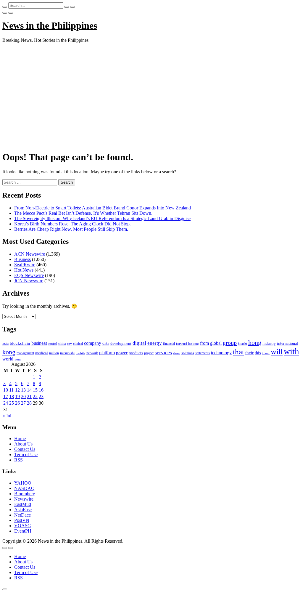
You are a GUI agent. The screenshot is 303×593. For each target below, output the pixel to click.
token (266, 353)
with (291, 351)
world (7, 358)
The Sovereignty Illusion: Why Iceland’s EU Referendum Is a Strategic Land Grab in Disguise (102, 218)
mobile (80, 353)
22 (35, 396)
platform (107, 352)
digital (139, 343)
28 (29, 403)
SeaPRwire (24, 264)
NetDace (22, 514)
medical (41, 353)
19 (17, 396)
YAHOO (22, 482)
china (62, 344)
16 (41, 389)
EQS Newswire (29, 275)
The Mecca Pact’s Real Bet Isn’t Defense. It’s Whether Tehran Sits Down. (83, 213)
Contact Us (24, 449)
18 (11, 396)
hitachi (242, 343)
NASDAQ (24, 488)
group (230, 342)
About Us (23, 443)
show (176, 353)
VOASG (22, 525)
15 (35, 389)
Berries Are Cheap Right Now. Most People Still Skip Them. (71, 229)
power (122, 352)
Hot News (23, 270)
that (238, 352)
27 (23, 403)
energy (154, 343)
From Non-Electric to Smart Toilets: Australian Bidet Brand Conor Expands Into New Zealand (102, 207)
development (120, 344)
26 (17, 403)
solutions (187, 353)
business (39, 343)
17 (5, 396)
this (258, 353)
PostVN (21, 520)
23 (41, 396)
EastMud (22, 504)
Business (22, 259)
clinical (78, 344)
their (249, 352)
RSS (18, 459)
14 (29, 389)
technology (221, 352)
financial (169, 344)
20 (23, 396)
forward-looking (187, 343)
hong (254, 342)
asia (5, 343)
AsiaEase (23, 509)
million (54, 353)
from (204, 343)
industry (269, 343)
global (216, 343)
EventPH (22, 530)
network (92, 353)
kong (8, 352)
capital (52, 343)
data (105, 343)
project (149, 353)
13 (23, 389)
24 (5, 403)
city (69, 343)
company (92, 343)
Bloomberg (24, 493)
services (163, 352)
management (25, 353)
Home (20, 438)
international (287, 343)
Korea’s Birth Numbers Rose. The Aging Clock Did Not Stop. (72, 223)
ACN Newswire (29, 254)
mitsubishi (67, 353)
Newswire (23, 498)
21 (29, 396)
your (17, 359)
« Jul (6, 415)
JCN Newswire (28, 280)
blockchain (20, 343)
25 (11, 403)
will (277, 351)
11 (11, 389)
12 (17, 389)
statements (202, 353)
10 (5, 389)
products (136, 353)
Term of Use (26, 454)
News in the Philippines (49, 25)
